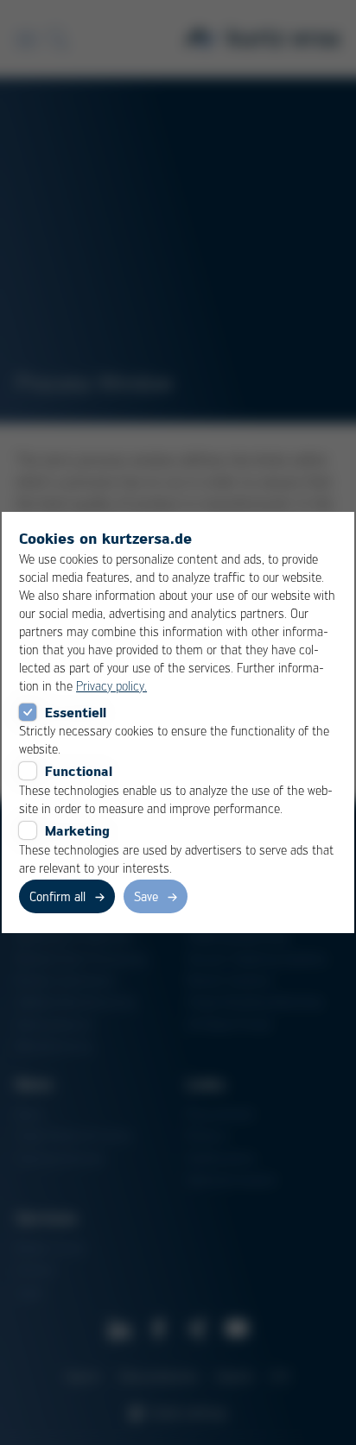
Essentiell (75, 712)
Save (146, 896)
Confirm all (57, 896)
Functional (78, 771)
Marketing (77, 830)
